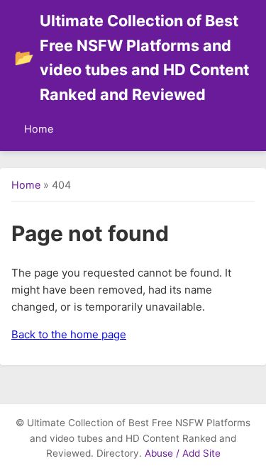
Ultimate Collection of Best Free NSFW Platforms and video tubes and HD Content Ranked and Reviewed (131, 57)
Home (38, 129)
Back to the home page (68, 334)
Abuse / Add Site (183, 453)
